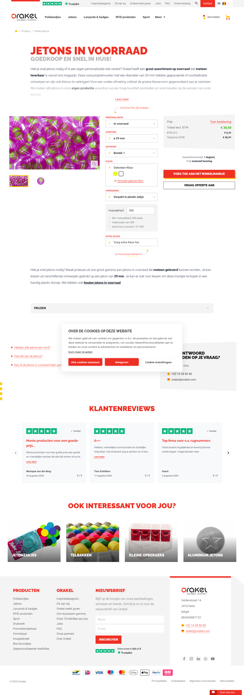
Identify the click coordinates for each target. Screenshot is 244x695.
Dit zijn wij (63, 604)
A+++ (97, 440)
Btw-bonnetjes (22, 644)
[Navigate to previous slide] (15, 453)
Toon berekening (220, 122)
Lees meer (122, 99)
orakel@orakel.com (183, 380)
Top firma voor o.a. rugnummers (186, 440)
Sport (146, 17)
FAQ (59, 629)
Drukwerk (19, 624)
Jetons (72, 17)
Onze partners (65, 634)
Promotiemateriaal (24, 629)
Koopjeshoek (21, 639)
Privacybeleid (159, 681)
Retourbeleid (227, 681)
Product (25, 31)
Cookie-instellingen (158, 362)
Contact (207, 3)
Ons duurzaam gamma (71, 614)
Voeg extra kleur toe (126, 242)
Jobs (60, 624)
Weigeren (121, 362)
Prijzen (40, 308)
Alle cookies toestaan (85, 362)
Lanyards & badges (96, 17)
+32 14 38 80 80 (181, 374)
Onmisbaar (20, 634)
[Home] (26, 17)
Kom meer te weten (80, 352)
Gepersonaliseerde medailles (31, 649)
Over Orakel (64, 639)
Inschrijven (108, 639)
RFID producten (126, 17)
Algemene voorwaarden (203, 681)
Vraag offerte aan (199, 185)
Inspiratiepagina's (68, 599)
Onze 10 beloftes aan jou (72, 619)
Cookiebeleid (178, 681)
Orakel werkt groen (68, 609)
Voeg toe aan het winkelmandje (199, 174)
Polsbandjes (53, 17)
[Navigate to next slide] (228, 453)
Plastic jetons (41, 31)
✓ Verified (76, 431)
